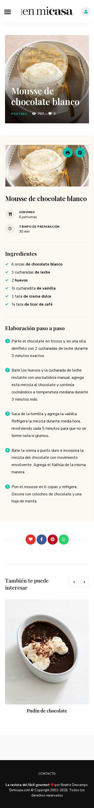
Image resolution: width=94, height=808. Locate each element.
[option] (47, 657)
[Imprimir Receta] (68, 152)
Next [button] (84, 582)
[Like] (31, 539)
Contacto (47, 774)
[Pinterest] (53, 539)
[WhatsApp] (64, 539)
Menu (8, 11)
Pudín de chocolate (47, 711)
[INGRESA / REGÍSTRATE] (85, 11)
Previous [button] (74, 582)
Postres (19, 114)
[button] (80, 152)
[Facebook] (42, 539)
